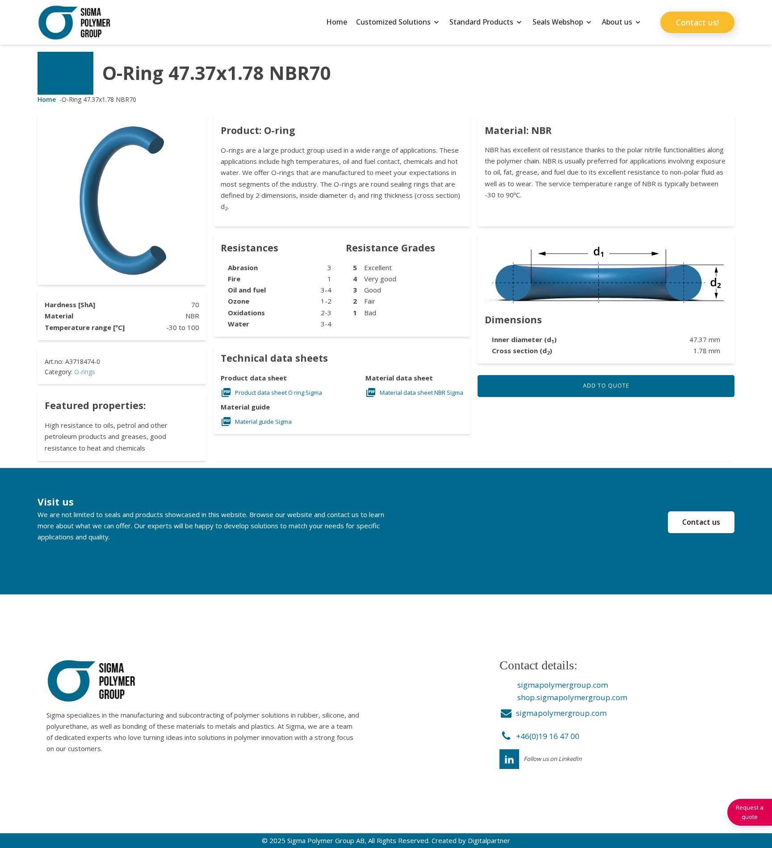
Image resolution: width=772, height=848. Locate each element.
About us (617, 22)
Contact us (701, 522)
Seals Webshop (558, 22)
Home (336, 22)
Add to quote (606, 385)
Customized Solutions (393, 22)
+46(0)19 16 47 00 (547, 736)
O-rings (84, 372)
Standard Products (481, 22)
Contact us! (697, 22)
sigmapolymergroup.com (562, 685)
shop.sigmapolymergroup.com (572, 697)
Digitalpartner (489, 840)
